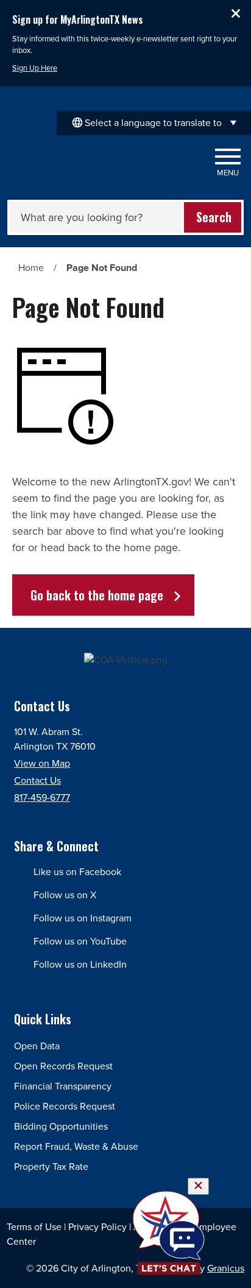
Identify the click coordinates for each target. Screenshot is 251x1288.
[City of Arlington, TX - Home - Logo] (79, 163)
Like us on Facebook (77, 872)
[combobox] (154, 123)
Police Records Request (64, 1106)
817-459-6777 (42, 797)
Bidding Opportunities (61, 1126)
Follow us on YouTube (80, 941)
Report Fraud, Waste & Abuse (76, 1146)
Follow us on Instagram (83, 918)
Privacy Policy (97, 1227)
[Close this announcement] (236, 13)
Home (31, 268)
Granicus (225, 1268)
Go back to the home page (96, 595)
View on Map (42, 763)
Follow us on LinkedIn (80, 964)
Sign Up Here (34, 68)
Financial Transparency (62, 1086)
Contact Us (37, 780)
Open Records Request (63, 1066)
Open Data (37, 1046)
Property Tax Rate (51, 1167)
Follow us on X (65, 895)
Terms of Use (34, 1227)
